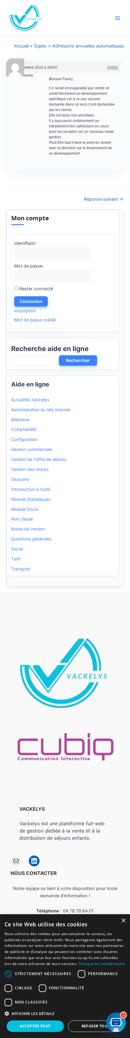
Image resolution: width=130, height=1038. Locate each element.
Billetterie (20, 419)
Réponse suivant (103, 199)
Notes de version (28, 528)
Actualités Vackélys (30, 399)
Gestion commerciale (31, 449)
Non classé (22, 518)
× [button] (123, 920)
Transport (20, 568)
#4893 (112, 67)
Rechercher (78, 360)
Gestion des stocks (30, 469)
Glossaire (20, 479)
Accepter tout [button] (35, 1026)
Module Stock (24, 509)
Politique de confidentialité (101, 963)
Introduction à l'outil (30, 489)
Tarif (15, 558)
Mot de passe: (29, 266)
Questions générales (31, 538)
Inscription (25, 311)
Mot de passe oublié (35, 320)
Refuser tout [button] (96, 1026)
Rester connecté (36, 288)
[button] (65, 1014)
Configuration (24, 439)
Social (17, 548)
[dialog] (65, 976)
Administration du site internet (40, 409)
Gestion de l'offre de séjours (38, 459)
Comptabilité (23, 429)
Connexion (31, 301)
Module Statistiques (30, 499)
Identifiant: (25, 243)
